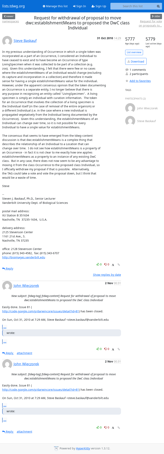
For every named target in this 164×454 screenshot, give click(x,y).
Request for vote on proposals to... (150, 23)
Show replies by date (107, 275)
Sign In (81, 6)
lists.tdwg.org (13, 6)
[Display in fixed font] (113, 265)
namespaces (10, 21)
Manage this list (56, 6)
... (4, 327)
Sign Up (100, 6)
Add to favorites (140, 81)
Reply (9, 268)
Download (137, 61)
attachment (24, 353)
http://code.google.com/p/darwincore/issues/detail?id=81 (40, 311)
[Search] (158, 6)
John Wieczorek (26, 285)
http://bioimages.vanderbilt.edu (23, 257)
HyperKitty (83, 448)
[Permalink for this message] (119, 264)
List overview (134, 52)
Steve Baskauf (25, 40)
